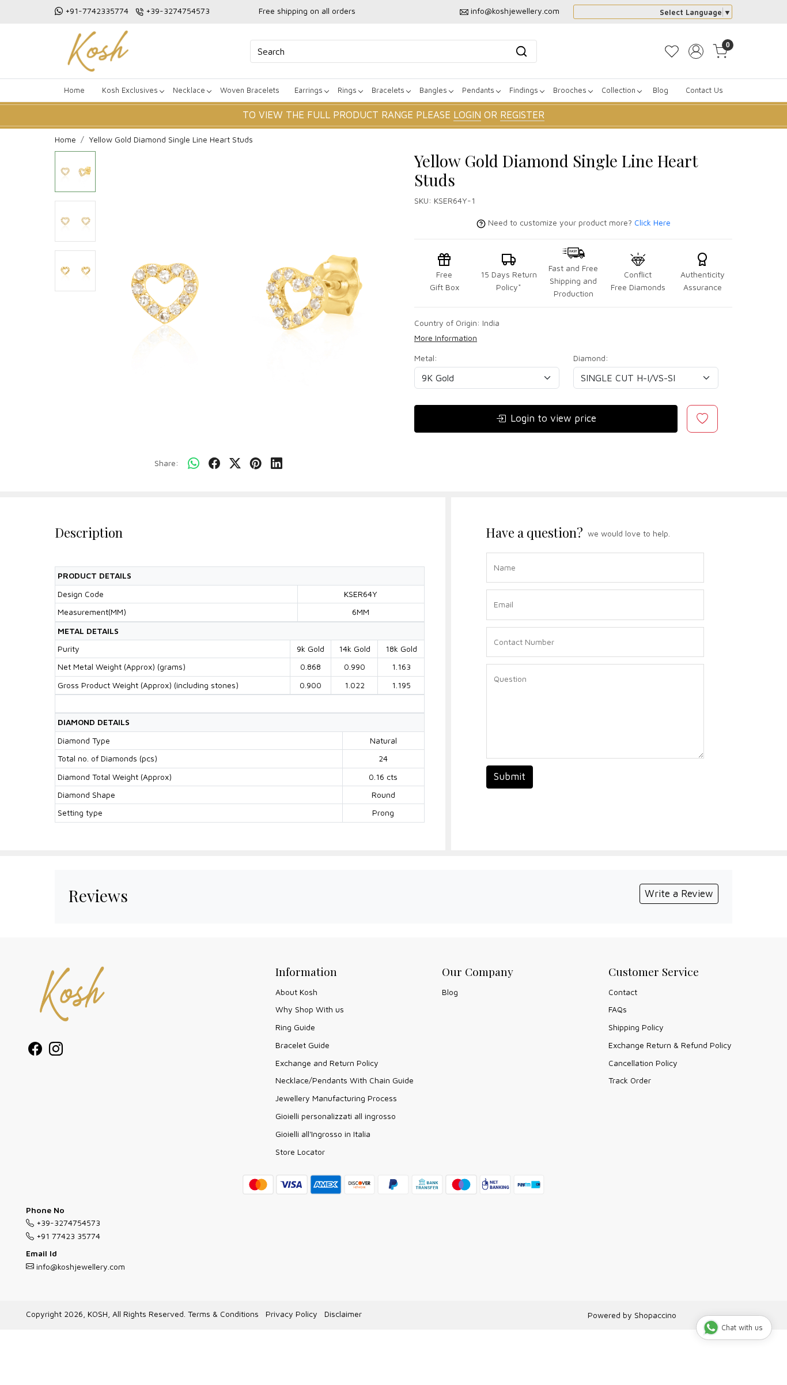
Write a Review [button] (679, 893)
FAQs (617, 1009)
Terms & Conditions (223, 1314)
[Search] (521, 51)
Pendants (478, 90)
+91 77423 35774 (67, 1236)
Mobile (502, 626)
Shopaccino (655, 1315)
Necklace (189, 90)
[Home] (98, 51)
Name (501, 551)
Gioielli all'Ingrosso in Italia (322, 1134)
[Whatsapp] (193, 464)
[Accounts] (696, 51)
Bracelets (388, 90)
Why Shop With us (309, 1009)
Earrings (308, 90)
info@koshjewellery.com (515, 11)
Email (501, 588)
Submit (509, 776)
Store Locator (300, 1152)
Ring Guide (295, 1027)
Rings (347, 90)
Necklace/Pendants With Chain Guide (344, 1080)
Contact (622, 992)
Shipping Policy (636, 1027)
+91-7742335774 (96, 11)
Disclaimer (343, 1314)
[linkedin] (276, 464)
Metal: (425, 358)
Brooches (570, 90)
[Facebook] (35, 1051)
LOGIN (467, 115)
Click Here (652, 222)
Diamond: (590, 358)
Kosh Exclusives (130, 90)
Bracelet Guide (302, 1045)
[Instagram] (56, 1051)
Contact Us (704, 90)
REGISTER (522, 115)
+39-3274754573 (178, 11)
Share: (166, 463)
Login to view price (553, 418)
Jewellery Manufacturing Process (336, 1098)
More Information (445, 338)
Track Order (629, 1080)
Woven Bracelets (249, 90)
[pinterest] (255, 464)
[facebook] (214, 464)
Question (506, 663)
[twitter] (235, 464)
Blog (660, 90)
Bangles (433, 90)
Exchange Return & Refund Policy (670, 1045)
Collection (618, 90)
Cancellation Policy (643, 1063)
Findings (523, 90)
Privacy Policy (291, 1314)
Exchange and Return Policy (327, 1063)
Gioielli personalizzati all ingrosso (335, 1116)
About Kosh (296, 992)
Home (74, 90)
